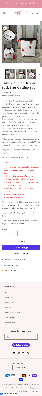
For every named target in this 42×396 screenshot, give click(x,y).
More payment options (21, 253)
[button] (4, 12)
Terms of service (21, 388)
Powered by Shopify (24, 384)
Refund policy (36, 384)
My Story (7, 307)
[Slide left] (2, 74)
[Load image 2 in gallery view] (21, 74)
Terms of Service (10, 322)
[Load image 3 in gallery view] (31, 74)
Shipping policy (33, 388)
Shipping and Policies (12, 312)
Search (7, 292)
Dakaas (14, 393)
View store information (12, 265)
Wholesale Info (9, 317)
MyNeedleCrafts (12, 384)
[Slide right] (39, 74)
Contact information (22, 391)
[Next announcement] (37, 3)
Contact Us (8, 297)
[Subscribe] (34, 337)
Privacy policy (10, 388)
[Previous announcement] (4, 3)
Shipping (4, 95)
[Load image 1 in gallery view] (10, 74)
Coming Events (9, 302)
